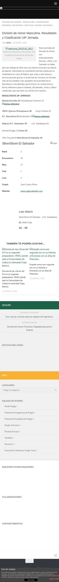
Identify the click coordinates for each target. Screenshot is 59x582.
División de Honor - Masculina (18, 22)
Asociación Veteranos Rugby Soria (20, 450)
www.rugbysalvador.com (32, 191)
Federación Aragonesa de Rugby (19, 412)
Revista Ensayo (12, 431)
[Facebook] (55, 305)
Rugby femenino (12, 425)
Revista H (9, 444)
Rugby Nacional (44, 25)
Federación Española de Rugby (19, 419)
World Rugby (10, 406)
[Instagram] (51, 305)
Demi (8, 43)
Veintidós (9, 438)
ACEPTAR (30, 580)
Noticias (29, 25)
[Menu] (55, 3)
